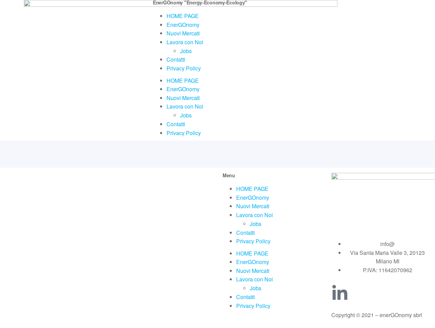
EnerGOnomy (183, 25)
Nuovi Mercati (183, 33)
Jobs (186, 51)
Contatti (176, 59)
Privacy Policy (184, 68)
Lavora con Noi (185, 42)
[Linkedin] (339, 293)
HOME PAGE (183, 16)
